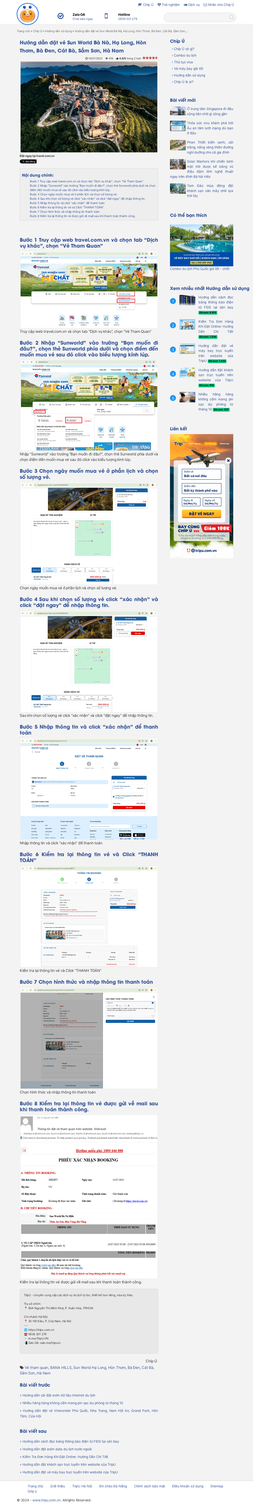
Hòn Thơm (117, 1367)
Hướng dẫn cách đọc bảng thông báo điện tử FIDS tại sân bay (215, 302)
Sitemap (216, 1486)
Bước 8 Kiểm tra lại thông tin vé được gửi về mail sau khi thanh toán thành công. (82, 216)
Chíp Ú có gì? (184, 49)
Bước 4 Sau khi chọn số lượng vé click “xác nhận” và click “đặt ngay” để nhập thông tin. (87, 198)
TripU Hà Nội (82, 1486)
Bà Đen (134, 1367)
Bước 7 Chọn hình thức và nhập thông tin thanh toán (65, 211)
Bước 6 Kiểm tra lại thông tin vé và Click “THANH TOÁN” (67, 207)
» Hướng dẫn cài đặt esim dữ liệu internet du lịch (57, 1395)
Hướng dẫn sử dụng (189, 75)
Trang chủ (35, 1486)
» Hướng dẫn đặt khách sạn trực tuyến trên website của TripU (68, 1464)
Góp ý (32, 1491)
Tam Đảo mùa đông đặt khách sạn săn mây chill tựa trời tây (210, 191)
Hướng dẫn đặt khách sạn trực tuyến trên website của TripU (215, 375)
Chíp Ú (148, 5)
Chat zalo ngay (83, 19)
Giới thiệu (57, 1486)
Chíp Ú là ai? (183, 82)
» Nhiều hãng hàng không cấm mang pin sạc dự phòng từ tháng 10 (71, 1403)
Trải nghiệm (170, 5)
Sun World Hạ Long (89, 1367)
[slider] (150, 57)
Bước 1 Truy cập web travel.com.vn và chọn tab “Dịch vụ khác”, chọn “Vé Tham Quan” (86, 181)
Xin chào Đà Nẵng (113, 1486)
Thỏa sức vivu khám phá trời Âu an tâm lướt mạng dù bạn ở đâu (210, 128)
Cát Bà (147, 1367)
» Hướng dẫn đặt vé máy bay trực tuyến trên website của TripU (69, 1472)
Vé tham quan (36, 1367)
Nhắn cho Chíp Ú (220, 5)
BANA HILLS (61, 1367)
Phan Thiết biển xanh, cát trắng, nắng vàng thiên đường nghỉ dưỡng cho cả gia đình (210, 147)
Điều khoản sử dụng (187, 1486)
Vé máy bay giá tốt (188, 69)
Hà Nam (44, 1373)
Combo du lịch (185, 55)
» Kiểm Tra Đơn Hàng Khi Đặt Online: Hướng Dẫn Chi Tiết (64, 1457)
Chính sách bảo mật (149, 1486)
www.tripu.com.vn (46, 1500)
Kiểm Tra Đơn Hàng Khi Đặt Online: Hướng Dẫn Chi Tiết (215, 327)
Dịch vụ (193, 5)
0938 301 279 (127, 19)
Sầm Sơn (27, 1373)
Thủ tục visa (183, 62)
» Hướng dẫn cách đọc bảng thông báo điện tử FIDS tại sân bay (69, 1441)
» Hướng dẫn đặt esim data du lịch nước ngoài (56, 1449)
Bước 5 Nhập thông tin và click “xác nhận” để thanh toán (67, 203)
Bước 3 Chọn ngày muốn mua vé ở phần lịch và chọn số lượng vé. (73, 194)
